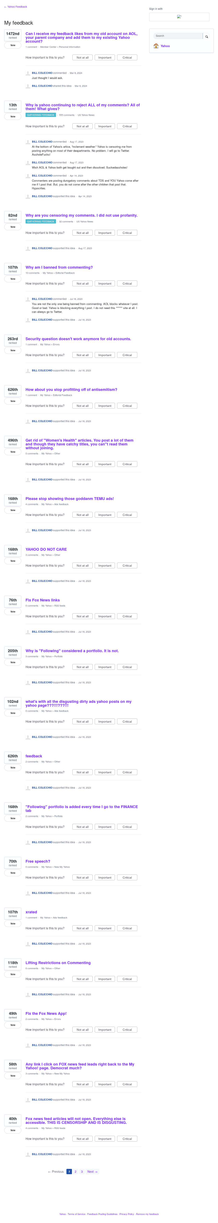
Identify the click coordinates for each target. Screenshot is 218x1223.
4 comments (32, 504)
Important (106, 58)
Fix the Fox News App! (46, 1013)
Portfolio (58, 656)
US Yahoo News (86, 115)
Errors (56, 344)
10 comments (33, 272)
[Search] (206, 36)
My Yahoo (48, 272)
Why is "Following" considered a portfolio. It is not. (72, 650)
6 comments (32, 968)
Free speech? (38, 861)
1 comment (31, 46)
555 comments (67, 115)
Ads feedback (61, 504)
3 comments (32, 554)
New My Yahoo (62, 866)
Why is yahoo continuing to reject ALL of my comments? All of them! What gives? (83, 106)
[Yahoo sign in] (179, 17)
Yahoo (165, 46)
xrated (31, 912)
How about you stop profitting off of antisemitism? (71, 389)
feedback (34, 756)
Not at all (85, 58)
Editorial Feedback (65, 272)
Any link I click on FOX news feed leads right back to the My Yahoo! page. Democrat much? (80, 1066)
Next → (92, 1171)
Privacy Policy (126, 1214)
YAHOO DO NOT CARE (46, 549)
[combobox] (179, 36)
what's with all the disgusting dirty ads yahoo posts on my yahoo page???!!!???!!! (79, 703)
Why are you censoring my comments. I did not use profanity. (82, 215)
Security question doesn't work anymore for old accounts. (78, 338)
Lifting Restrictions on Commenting (58, 962)
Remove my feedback (147, 1214)
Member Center (48, 46)
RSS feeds (59, 605)
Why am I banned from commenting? (59, 267)
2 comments (32, 761)
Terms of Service (76, 1214)
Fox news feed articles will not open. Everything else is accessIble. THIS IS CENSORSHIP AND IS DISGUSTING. (76, 1120)
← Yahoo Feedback (15, 6)
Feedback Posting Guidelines (102, 1214)
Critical (130, 58)
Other (57, 453)
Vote (12, 45)
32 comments (66, 221)
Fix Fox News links (43, 600)
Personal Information (69, 46)
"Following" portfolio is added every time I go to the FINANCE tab (82, 808)
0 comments (32, 453)
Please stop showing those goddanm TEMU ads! (70, 498)
